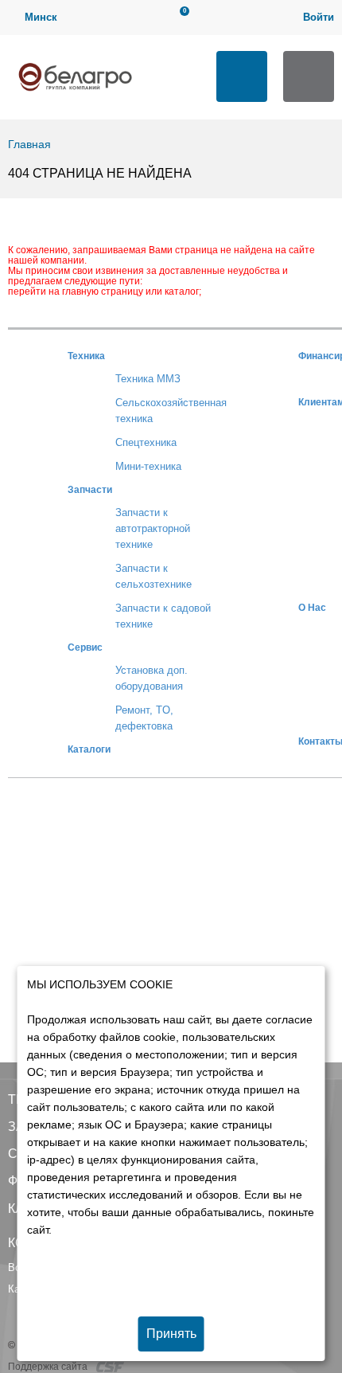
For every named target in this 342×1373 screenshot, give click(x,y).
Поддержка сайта (49, 1366)
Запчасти (90, 489)
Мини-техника (148, 466)
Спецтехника (146, 442)
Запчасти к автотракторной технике (152, 528)
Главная (29, 144)
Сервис (85, 647)
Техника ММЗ (148, 379)
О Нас (312, 607)
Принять (171, 1333)
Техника (86, 355)
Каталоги (89, 749)
